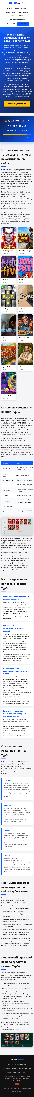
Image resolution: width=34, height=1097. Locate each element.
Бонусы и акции (23, 12)
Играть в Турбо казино (17, 104)
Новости (9, 8)
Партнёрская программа (13, 1072)
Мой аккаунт (11, 24)
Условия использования (10, 1068)
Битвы (17, 8)
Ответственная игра (25, 1068)
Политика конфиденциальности (17, 1064)
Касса (12, 16)
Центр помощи (11, 12)
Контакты (25, 1072)
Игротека (24, 8)
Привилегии (20, 16)
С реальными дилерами (17, 19)
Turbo (17, 2)
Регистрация (23, 24)
